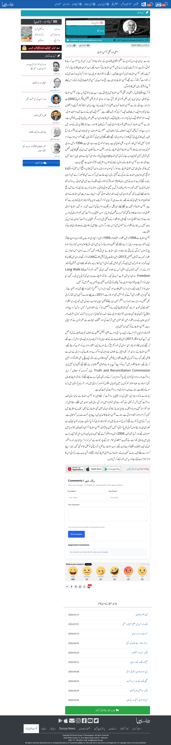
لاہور (56, 29)
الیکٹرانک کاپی (82, 45)
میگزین (136, 4)
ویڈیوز (43, 728)
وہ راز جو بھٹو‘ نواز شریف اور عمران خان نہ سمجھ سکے (36, 66)
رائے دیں (113, 728)
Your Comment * (74, 505)
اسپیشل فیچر (115, 4)
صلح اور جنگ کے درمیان (108, 662)
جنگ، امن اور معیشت (108, 652)
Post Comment (76, 534)
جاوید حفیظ (100, 30)
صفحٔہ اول (58, 4)
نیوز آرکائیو (124, 728)
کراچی (56, 40)
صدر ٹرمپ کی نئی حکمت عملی (36, 99)
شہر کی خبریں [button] (102, 4)
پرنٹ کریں (70, 45)
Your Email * (113, 491)
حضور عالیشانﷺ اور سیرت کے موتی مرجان (34, 148)
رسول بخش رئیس (55, 90)
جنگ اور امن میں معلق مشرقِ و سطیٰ (108, 624)
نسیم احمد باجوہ (55, 139)
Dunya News (67, 728)
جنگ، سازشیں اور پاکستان (108, 690)
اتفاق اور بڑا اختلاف (39, 83)
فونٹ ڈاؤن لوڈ (31, 728)
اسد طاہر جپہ (56, 123)
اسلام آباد (54, 34)
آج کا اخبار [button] (75, 4)
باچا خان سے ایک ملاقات (37, 132)
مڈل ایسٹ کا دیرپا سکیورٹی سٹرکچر (108, 672)
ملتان (40, 40)
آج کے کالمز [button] (88, 4)
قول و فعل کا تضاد (40, 115)
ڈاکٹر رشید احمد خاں (54, 106)
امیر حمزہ (57, 156)
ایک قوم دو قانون (108, 615)
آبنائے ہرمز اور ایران (108, 634)
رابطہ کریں (136, 728)
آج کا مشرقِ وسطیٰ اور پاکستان (108, 700)
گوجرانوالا (38, 34)
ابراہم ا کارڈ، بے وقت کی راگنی (108, 643)
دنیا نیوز (52, 728)
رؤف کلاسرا (56, 74)
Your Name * (71, 491)
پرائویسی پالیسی (99, 728)
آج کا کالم (141, 12)
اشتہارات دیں (84, 728)
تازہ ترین (66, 4)
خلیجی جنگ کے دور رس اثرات (108, 681)
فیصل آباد (38, 29)
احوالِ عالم (95, 22)
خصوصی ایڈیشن (126, 4)
